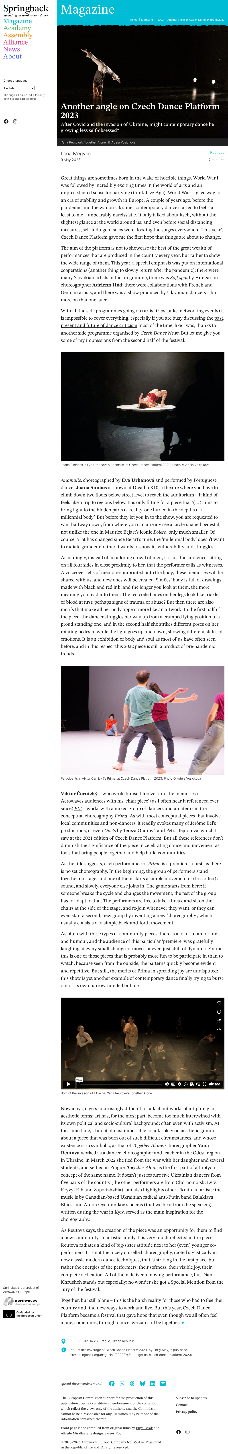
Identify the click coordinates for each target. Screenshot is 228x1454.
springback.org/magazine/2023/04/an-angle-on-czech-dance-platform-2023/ (134, 1355)
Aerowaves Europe (16, 1292)
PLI (78, 808)
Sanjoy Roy (113, 1433)
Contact (182, 1405)
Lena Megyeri (76, 153)
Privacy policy (186, 1412)
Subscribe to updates (191, 1398)
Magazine (88, 10)
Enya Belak (144, 1428)
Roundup (217, 152)
